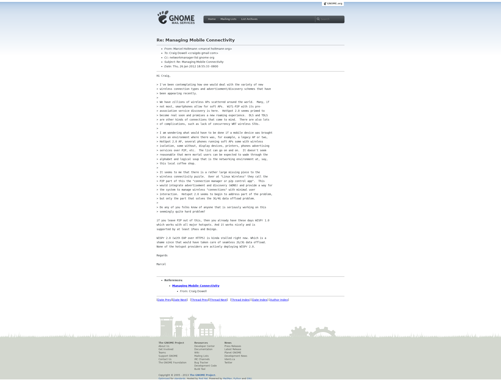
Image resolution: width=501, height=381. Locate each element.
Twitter (228, 362)
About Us (164, 346)
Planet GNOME (232, 352)
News (228, 342)
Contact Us (165, 359)
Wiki (196, 352)
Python (237, 378)
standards (179, 378)
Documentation (203, 349)
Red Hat (203, 378)
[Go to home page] (182, 25)
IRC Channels (202, 359)
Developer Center (204, 346)
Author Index (279, 299)
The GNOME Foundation (173, 362)
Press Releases (232, 346)
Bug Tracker (201, 362)
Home (212, 19)
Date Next (180, 299)
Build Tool (199, 369)
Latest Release (232, 349)
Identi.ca (229, 359)
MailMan (227, 378)
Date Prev (164, 299)
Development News (235, 356)
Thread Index (240, 299)
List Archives (249, 19)
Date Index (259, 299)
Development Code (205, 365)
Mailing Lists (228, 19)
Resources (201, 342)
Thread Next (218, 299)
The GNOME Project (171, 342)
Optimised (164, 378)
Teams (162, 352)
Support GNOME (168, 356)
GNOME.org (334, 3)
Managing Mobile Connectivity (195, 285)
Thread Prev (199, 299)
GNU (249, 378)
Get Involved (166, 349)
